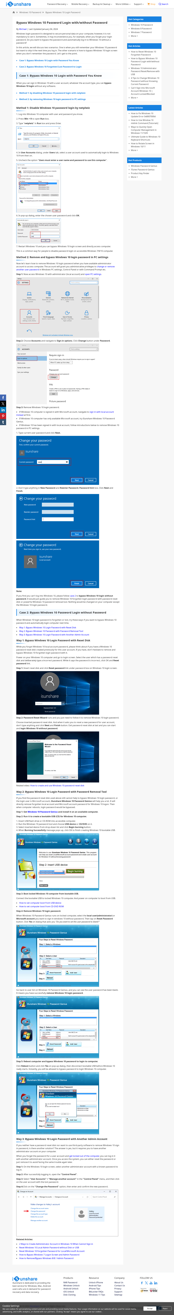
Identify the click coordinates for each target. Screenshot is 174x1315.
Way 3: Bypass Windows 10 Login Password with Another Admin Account (54, 634)
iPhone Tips (94, 1288)
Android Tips (95, 1285)
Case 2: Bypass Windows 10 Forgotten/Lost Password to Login (50, 66)
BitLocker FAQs (96, 1291)
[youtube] (151, 1283)
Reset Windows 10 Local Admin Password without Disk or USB (49, 1247)
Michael (23, 29)
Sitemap (118, 1294)
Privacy (117, 1288)
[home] (14, 12)
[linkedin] (3, 410)
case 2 (73, 595)
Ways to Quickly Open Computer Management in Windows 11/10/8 (144, 129)
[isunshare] (18, 4)
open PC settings (93, 274)
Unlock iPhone (96, 1282)
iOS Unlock (68, 1291)
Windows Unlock (71, 1285)
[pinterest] (3, 416)
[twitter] (3, 404)
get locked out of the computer (84, 1156)
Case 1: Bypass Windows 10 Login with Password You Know (49, 60)
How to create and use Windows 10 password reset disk (57, 785)
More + (134, 36)
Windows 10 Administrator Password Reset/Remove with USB (145, 71)
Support (118, 1291)
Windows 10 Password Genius (43, 811)
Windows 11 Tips (97, 1294)
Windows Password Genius (144, 166)
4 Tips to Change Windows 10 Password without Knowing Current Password (145, 81)
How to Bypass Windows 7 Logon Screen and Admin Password (49, 1254)
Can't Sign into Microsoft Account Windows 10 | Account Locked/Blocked (143, 90)
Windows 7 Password (141, 32)
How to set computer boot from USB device (40, 902)
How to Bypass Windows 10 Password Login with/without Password (145, 61)
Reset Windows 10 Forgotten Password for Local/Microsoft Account (52, 1251)
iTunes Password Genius (143, 169)
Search (165, 4)
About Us (118, 1282)
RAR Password (70, 1282)
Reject (165, 1309)
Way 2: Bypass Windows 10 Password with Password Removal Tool (51, 631)
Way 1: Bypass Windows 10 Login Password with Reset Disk (47, 627)
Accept (149, 1309)
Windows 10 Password (30, 12)
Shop (152, 4)
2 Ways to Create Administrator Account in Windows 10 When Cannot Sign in (56, 1244)
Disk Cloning (69, 1294)
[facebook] (3, 398)
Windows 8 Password (141, 28)
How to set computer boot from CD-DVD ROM (41, 906)
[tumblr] (3, 422)
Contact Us (119, 1285)
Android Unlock (70, 1288)
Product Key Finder (140, 173)
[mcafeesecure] (153, 1290)
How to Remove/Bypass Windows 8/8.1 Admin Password (46, 1258)
